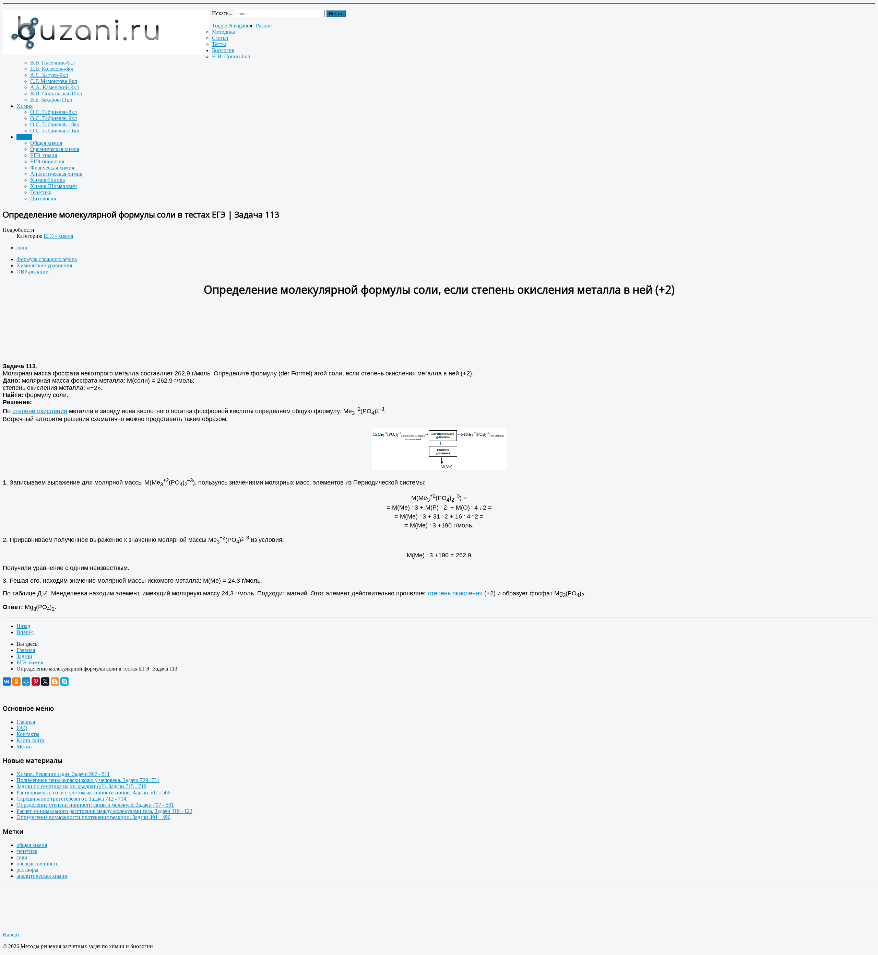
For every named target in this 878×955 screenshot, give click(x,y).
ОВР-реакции (32, 272)
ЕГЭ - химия (58, 236)
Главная (25, 722)
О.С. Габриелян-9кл (53, 118)
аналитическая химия (41, 876)
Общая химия (46, 143)
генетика (26, 851)
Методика (223, 32)
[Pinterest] (36, 681)
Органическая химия (54, 149)
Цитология (43, 198)
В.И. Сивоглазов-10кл (56, 93)
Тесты (219, 44)
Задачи (24, 137)
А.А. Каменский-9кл (54, 87)
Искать (336, 13)
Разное (264, 25)
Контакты (27, 734)
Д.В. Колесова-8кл (51, 69)
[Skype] (64, 681)
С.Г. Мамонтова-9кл (53, 81)
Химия (24, 106)
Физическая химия (52, 168)
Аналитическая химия (56, 174)
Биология (223, 50)
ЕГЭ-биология (47, 161)
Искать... (222, 13)
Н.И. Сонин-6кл (231, 56)
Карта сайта (30, 740)
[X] (45, 681)
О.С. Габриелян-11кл (54, 130)
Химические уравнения (44, 265)
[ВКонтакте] (7, 681)
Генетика (40, 192)
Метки (24, 746)
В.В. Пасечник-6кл (52, 63)
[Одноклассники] (16, 681)
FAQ (21, 728)
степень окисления (455, 593)
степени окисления (39, 411)
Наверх (11, 934)
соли (21, 248)
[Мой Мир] (26, 681)
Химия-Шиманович (53, 186)
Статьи (220, 38)
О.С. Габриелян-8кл (53, 112)
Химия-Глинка (47, 180)
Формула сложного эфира (46, 259)
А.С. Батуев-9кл (49, 75)
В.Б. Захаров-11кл (51, 100)
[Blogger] (55, 681)
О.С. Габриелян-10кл (55, 124)
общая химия (31, 845)
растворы (27, 870)
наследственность (37, 863)
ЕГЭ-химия (43, 155)
